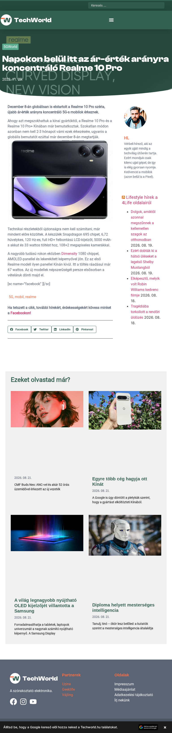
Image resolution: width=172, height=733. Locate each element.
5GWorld (10, 47)
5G (11, 297)
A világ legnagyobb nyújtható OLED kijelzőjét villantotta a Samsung (45, 605)
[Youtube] (33, 701)
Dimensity (68, 253)
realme (30, 297)
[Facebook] (13, 701)
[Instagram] (23, 701)
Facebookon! (21, 313)
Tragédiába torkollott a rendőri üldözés (145, 312)
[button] (111, 20)
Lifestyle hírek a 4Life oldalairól (140, 200)
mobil (19, 297)
